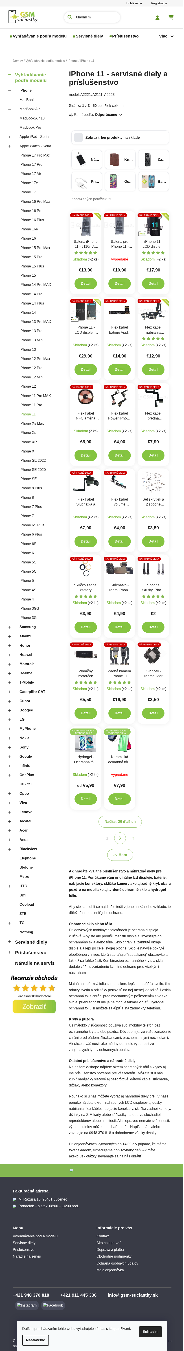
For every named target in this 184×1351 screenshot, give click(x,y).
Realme (24, 673)
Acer (22, 830)
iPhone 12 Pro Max (33, 359)
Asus (22, 840)
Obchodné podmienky (112, 1256)
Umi (21, 895)
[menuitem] (38, 36)
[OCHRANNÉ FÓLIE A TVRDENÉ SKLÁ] (84, 740)
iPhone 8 (25, 497)
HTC (21, 886)
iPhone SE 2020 (31, 470)
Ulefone (24, 867)
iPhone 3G (26, 618)
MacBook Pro (28, 127)
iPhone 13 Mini (30, 340)
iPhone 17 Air (28, 174)
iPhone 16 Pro (29, 211)
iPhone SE (26, 479)
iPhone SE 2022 (31, 460)
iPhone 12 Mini (30, 377)
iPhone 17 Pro (29, 164)
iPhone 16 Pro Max (33, 201)
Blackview (26, 849)
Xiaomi (23, 636)
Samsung (26, 627)
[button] (118, 137)
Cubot (23, 701)
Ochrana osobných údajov (116, 1263)
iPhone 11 (26, 414)
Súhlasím (149, 1331)
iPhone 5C (26, 571)
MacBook (25, 100)
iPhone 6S (26, 544)
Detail (84, 283)
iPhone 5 (25, 581)
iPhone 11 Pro (29, 405)
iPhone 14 (26, 312)
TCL (21, 923)
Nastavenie (34, 1340)
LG (20, 719)
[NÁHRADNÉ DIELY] (84, 225)
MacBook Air (28, 109)
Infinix (23, 766)
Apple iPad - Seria (32, 137)
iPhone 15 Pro (29, 257)
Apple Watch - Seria (33, 146)
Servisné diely (29, 942)
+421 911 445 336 (77, 1295)
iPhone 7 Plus (29, 507)
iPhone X (25, 451)
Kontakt (101, 1236)
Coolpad (25, 904)
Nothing (24, 932)
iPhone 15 (26, 275)
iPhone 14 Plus (30, 303)
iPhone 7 (25, 516)
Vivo (21, 803)
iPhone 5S (26, 562)
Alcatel (23, 821)
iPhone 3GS (27, 608)
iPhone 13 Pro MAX (33, 322)
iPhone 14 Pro (29, 294)
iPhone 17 (26, 192)
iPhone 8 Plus (29, 488)
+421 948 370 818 (29, 1295)
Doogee (24, 710)
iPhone (24, 90)
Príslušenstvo (29, 952)
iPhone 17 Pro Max (33, 155)
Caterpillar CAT (31, 692)
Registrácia (157, 3)
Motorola (25, 664)
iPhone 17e (27, 183)
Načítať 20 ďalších (118, 821)
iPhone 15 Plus (30, 266)
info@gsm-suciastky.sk (131, 1295)
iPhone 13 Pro (29, 331)
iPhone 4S (26, 590)
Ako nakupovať (107, 1243)
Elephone (26, 858)
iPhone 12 (26, 386)
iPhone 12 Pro (29, 368)
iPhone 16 (26, 238)
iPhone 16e (27, 229)
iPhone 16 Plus (30, 220)
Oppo (22, 793)
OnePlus (25, 775)
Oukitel (24, 784)
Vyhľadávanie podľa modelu (29, 77)
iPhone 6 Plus (29, 534)
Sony (22, 747)
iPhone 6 (25, 553)
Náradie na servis (33, 963)
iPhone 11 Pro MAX (33, 396)
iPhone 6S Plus (30, 525)
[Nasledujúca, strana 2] (118, 838)
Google (24, 756)
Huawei (24, 655)
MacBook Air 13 (30, 118)
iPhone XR (26, 442)
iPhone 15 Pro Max (33, 248)
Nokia (23, 738)
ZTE (21, 914)
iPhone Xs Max (30, 423)
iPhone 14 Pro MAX (33, 285)
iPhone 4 (25, 599)
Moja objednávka (108, 1270)
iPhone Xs (26, 433)
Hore (121, 855)
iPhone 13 (26, 349)
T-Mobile (25, 682)
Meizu (23, 877)
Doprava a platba (108, 1250)
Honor (23, 645)
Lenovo (24, 812)
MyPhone (26, 729)
